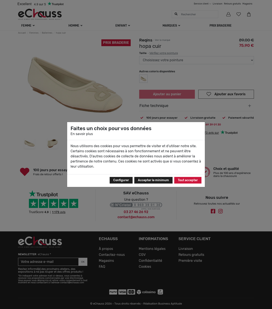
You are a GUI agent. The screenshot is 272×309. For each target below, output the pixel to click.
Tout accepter (188, 180)
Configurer (121, 180)
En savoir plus (82, 134)
